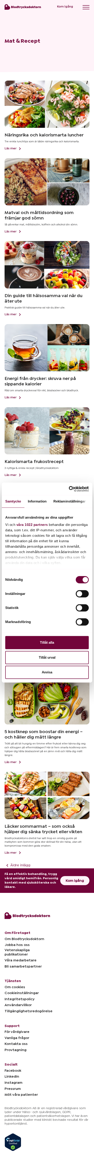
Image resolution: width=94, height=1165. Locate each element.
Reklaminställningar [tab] (69, 501)
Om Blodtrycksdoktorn (24, 939)
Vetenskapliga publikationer (17, 952)
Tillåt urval (47, 657)
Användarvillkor (18, 1005)
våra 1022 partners (32, 525)
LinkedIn (12, 1076)
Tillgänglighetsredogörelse (28, 1011)
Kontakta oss (16, 1044)
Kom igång (65, 6)
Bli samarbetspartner (23, 966)
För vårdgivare (17, 1032)
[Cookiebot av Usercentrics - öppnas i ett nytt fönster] (69, 489)
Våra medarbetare (21, 960)
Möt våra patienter (21, 1094)
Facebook (13, 1070)
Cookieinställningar (22, 993)
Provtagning (15, 1050)
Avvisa (47, 672)
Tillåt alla (47, 642)
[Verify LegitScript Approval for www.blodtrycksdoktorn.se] (13, 1140)
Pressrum (13, 1089)
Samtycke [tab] (13, 501)
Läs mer (11, 148)
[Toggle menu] (86, 7)
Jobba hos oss (17, 945)
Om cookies (15, 987)
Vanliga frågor (17, 1038)
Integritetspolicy (19, 999)
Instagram (13, 1082)
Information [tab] (37, 501)
